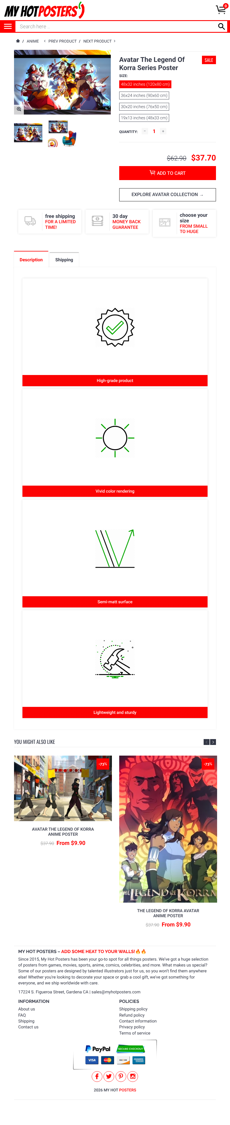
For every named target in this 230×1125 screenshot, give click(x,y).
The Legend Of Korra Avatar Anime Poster (168, 913)
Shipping (26, 1021)
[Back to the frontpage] (17, 41)
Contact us (28, 1026)
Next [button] (213, 742)
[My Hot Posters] (44, 10)
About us (26, 1009)
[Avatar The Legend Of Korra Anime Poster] (63, 788)
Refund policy (131, 1015)
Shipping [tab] (64, 259)
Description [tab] (31, 259)
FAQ (22, 1015)
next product (98, 41)
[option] (28, 132)
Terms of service (134, 1033)
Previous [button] (207, 742)
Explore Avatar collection (165, 194)
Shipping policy (133, 1009)
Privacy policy (132, 1026)
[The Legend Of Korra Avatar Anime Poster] (168, 829)
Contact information (138, 1021)
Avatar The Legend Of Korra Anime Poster (63, 832)
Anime (33, 41)
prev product (64, 41)
